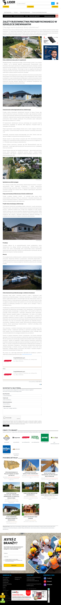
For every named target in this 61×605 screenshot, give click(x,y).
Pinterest (49, 581)
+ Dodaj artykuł (30, 6)
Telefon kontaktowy (7, 402)
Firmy (4, 587)
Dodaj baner (6, 582)
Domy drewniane (52, 496)
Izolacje (26, 16)
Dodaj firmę (5, 579)
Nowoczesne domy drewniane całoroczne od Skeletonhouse (50, 474)
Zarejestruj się (18, 577)
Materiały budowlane (25, 12)
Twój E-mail (5, 397)
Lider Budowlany (7, 12)
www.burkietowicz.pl (27, 354)
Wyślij (6, 425)
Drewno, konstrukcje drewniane (39, 12)
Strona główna (6, 577)
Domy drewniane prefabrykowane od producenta (11, 518)
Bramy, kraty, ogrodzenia (34, 16)
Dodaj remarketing (7, 584)
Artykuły (16, 12)
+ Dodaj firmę (6, 6)
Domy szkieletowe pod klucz (49, 495)
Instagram (49, 584)
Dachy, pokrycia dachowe (18, 16)
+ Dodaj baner (54, 6)
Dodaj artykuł (6, 580)
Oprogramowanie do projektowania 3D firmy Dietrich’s (11, 474)
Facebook (49, 578)
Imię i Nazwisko (6, 393)
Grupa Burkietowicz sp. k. (19, 357)
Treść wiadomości (7, 406)
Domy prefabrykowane (14, 499)
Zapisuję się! (13, 565)
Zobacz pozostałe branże (49, 16)
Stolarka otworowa (8, 16)
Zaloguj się (17, 579)
